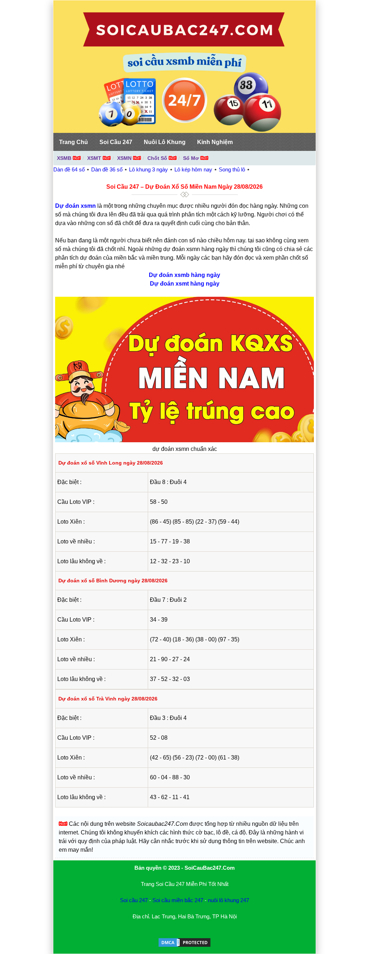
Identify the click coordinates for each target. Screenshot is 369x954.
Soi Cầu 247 (115, 142)
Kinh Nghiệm (215, 142)
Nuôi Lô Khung (165, 142)
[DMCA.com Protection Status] (184, 946)
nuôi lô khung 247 (228, 900)
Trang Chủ (73, 142)
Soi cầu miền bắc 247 (177, 900)
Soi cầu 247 (134, 900)
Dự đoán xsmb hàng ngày (184, 275)
